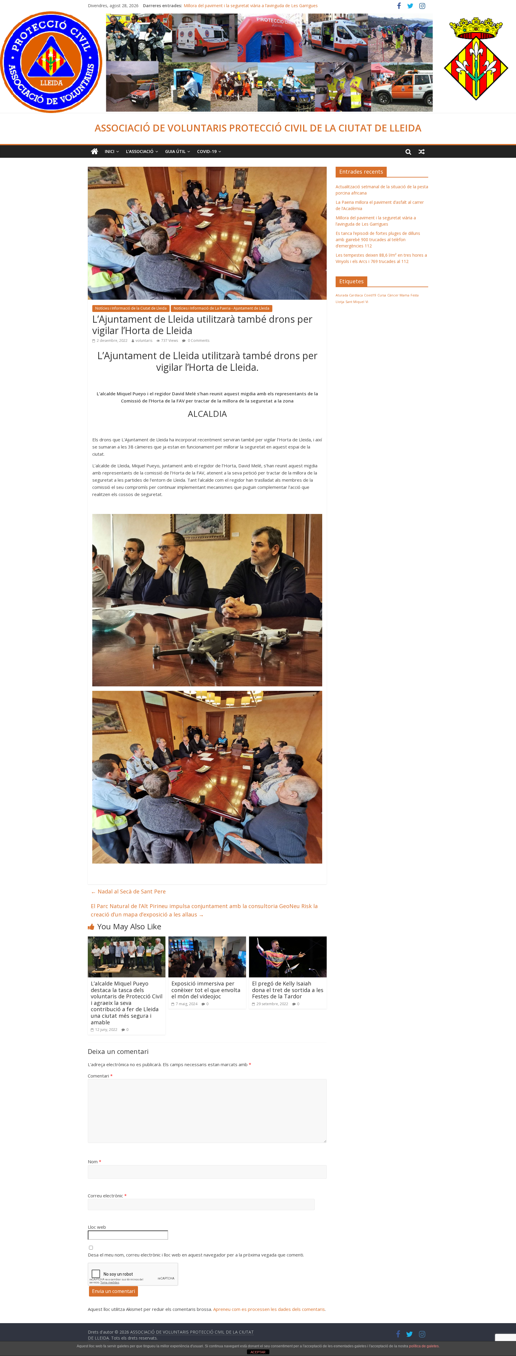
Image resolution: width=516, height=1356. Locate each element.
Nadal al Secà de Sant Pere (128, 891)
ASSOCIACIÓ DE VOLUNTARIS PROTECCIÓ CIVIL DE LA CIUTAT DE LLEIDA (258, 127)
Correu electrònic (107, 1196)
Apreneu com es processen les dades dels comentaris (269, 1309)
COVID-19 (206, 151)
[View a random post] (421, 151)
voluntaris (144, 340)
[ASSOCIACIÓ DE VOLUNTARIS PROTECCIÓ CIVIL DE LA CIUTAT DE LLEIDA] (258, 15)
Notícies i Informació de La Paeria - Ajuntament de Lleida (221, 308)
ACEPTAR (258, 1352)
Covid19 (370, 295)
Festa (415, 295)
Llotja (340, 302)
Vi (367, 302)
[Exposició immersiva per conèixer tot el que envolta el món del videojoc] (207, 940)
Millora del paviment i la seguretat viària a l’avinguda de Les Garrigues (251, 5)
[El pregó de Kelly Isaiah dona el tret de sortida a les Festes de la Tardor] (288, 940)
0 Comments (198, 340)
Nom (94, 1161)
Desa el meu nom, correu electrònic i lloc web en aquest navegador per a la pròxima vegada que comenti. (196, 1255)
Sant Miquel (354, 302)
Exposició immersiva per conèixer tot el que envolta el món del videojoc (205, 990)
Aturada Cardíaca (349, 295)
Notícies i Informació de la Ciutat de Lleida (131, 308)
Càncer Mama (398, 295)
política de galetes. (424, 1346)
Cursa (381, 295)
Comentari (100, 1076)
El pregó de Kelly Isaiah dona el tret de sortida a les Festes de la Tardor (287, 990)
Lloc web (97, 1227)
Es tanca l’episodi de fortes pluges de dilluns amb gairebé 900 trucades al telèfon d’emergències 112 (378, 239)
